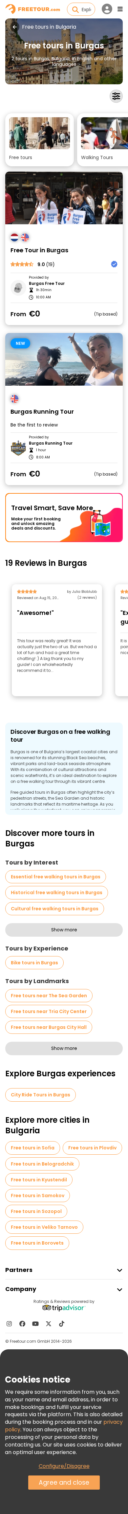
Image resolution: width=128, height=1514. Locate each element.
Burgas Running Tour (42, 412)
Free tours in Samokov (37, 1195)
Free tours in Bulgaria (49, 27)
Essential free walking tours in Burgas (55, 876)
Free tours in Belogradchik (42, 1164)
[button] (39, 139)
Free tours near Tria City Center (49, 1011)
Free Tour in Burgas (39, 250)
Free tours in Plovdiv (92, 1147)
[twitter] (49, 1324)
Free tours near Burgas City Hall (49, 1027)
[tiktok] (62, 1324)
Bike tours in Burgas (34, 962)
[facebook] (22, 1324)
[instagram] (9, 1324)
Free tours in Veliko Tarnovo (44, 1227)
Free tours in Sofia (32, 1147)
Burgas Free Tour (47, 283)
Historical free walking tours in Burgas (56, 892)
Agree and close (64, 1482)
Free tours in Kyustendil (39, 1179)
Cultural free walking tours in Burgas (54, 908)
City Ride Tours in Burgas (40, 1094)
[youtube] (35, 1324)
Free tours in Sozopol (36, 1211)
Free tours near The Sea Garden (49, 995)
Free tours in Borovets (37, 1243)
